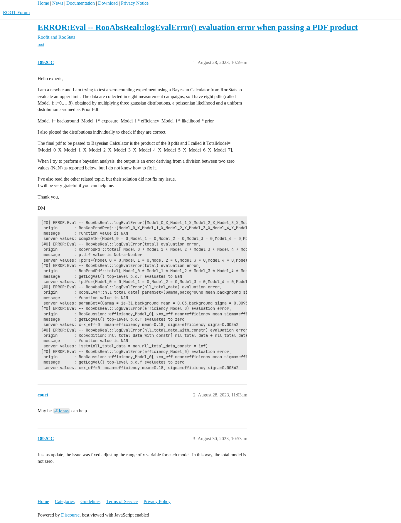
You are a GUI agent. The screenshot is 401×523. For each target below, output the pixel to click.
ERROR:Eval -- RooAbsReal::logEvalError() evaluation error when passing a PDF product (198, 27)
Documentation (80, 3)
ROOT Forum (16, 12)
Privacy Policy (157, 501)
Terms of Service (122, 501)
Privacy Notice (135, 3)
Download (108, 3)
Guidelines (90, 501)
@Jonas (61, 410)
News (57, 3)
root (41, 44)
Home (43, 3)
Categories (65, 501)
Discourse (70, 514)
